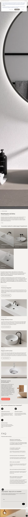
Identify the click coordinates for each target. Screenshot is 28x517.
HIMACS (16, 443)
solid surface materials (23, 442)
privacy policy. (3, 5)
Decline (23, 9)
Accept (17, 9)
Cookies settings (11, 9)
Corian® (13, 443)
